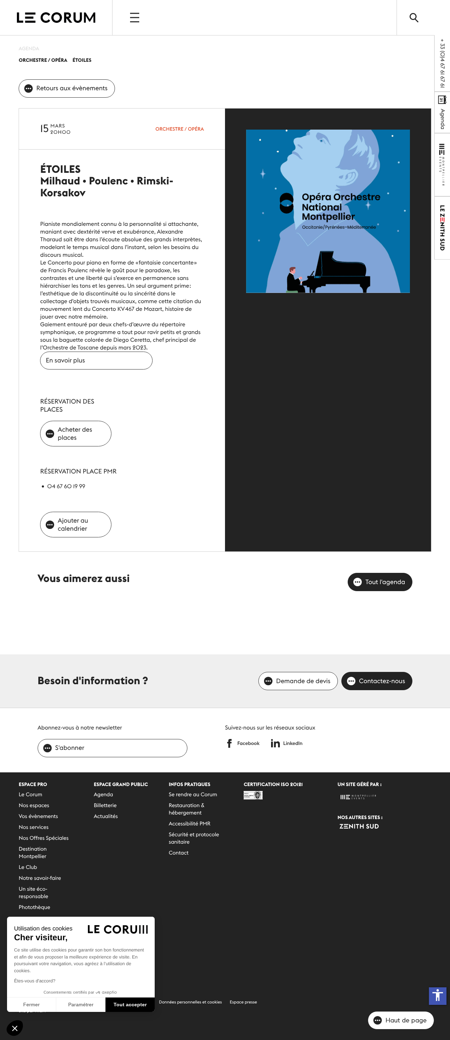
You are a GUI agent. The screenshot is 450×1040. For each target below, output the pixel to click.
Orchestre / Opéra (179, 129)
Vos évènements (38, 816)
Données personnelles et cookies (190, 1002)
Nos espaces (34, 805)
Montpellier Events (56, 17)
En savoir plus (65, 360)
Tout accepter (130, 1004)
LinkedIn (293, 743)
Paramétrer (81, 1004)
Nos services (34, 827)
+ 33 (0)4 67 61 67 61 (442, 63)
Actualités (106, 816)
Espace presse (243, 1002)
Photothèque (34, 907)
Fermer (31, 1004)
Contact (178, 853)
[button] (14, 1028)
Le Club (28, 867)
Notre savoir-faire (40, 878)
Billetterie (105, 805)
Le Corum (30, 794)
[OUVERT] (135, 17)
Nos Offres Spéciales (44, 838)
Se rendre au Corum (193, 794)
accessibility (438, 995)
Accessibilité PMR (190, 823)
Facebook (248, 743)
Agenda (442, 118)
